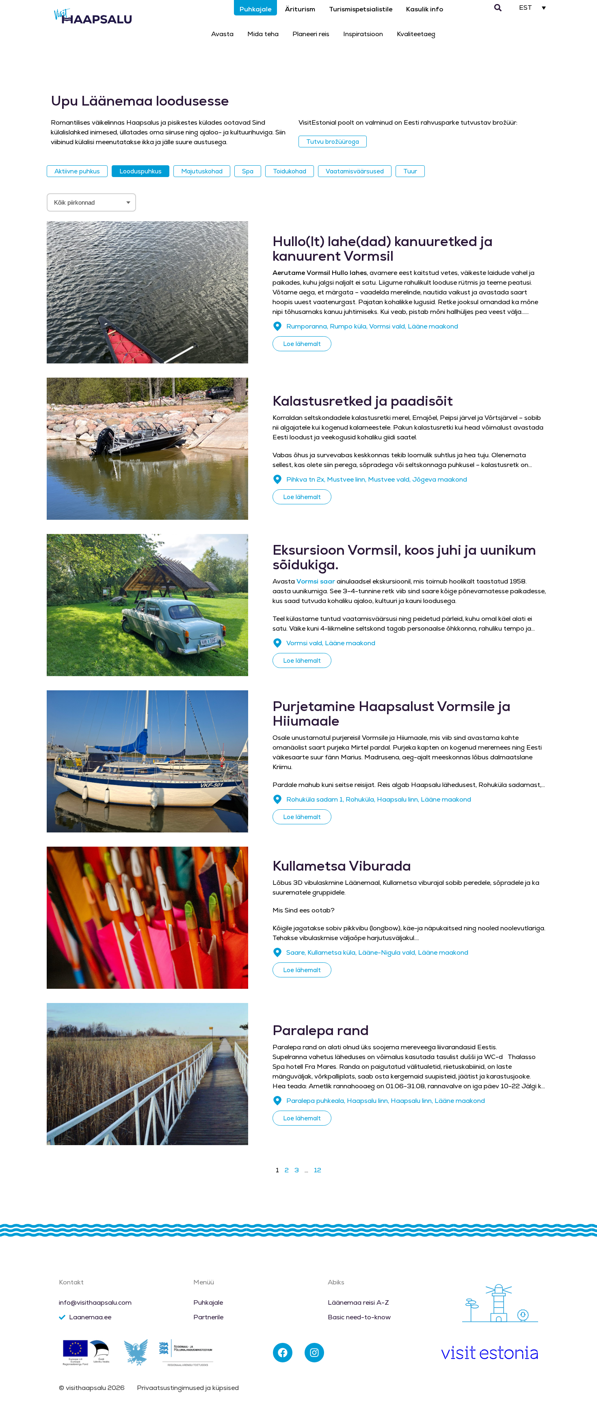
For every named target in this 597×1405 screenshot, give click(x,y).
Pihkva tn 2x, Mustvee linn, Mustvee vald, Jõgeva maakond (376, 479)
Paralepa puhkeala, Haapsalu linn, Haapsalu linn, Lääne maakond (385, 1100)
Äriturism (300, 9)
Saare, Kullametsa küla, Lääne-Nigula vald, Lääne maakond (377, 952)
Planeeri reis (310, 34)
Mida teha (263, 34)
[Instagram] (314, 1352)
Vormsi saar (315, 581)
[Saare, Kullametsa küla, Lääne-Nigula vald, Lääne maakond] (277, 953)
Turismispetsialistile (360, 9)
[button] (498, 8)
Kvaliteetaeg (416, 34)
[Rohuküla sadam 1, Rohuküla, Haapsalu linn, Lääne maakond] (277, 799)
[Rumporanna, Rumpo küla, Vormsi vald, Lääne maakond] (277, 326)
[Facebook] (282, 1352)
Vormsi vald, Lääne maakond (330, 643)
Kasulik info (424, 9)
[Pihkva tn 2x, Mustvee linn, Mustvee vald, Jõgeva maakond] (277, 479)
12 (317, 1170)
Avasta (222, 34)
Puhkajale (255, 9)
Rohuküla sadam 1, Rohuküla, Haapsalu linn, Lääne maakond (378, 799)
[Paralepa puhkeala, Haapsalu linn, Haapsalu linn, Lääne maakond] (277, 1101)
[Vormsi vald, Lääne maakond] (277, 643)
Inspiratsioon (363, 34)
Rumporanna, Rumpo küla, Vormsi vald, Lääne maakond (372, 326)
